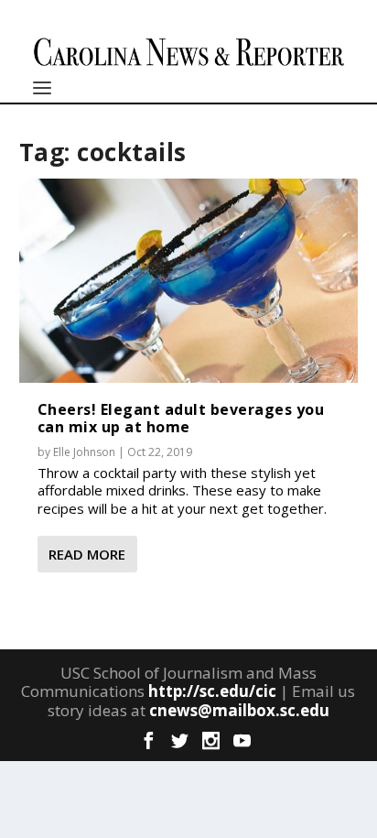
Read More (86, 554)
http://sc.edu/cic (212, 691)
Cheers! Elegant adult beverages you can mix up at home (181, 418)
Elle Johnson (84, 452)
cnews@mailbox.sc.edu (239, 710)
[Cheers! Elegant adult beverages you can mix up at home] (189, 280)
